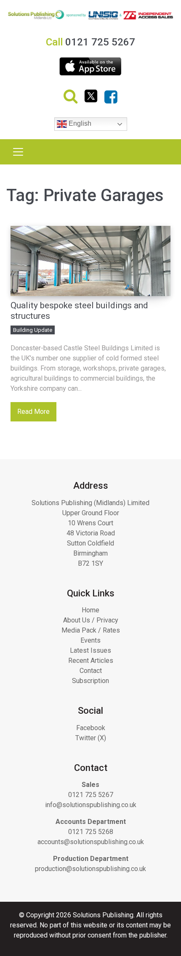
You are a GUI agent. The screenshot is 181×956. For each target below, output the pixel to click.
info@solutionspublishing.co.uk (90, 805)
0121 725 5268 (90, 832)
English (79, 123)
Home (90, 610)
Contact (91, 671)
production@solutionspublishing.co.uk (90, 869)
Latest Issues (90, 650)
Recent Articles (90, 661)
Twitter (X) (90, 738)
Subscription (90, 681)
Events (90, 640)
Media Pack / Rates (90, 630)
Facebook (90, 728)
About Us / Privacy (90, 620)
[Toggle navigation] (18, 151)
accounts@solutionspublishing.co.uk (90, 842)
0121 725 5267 (90, 795)
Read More (33, 412)
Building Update (32, 330)
